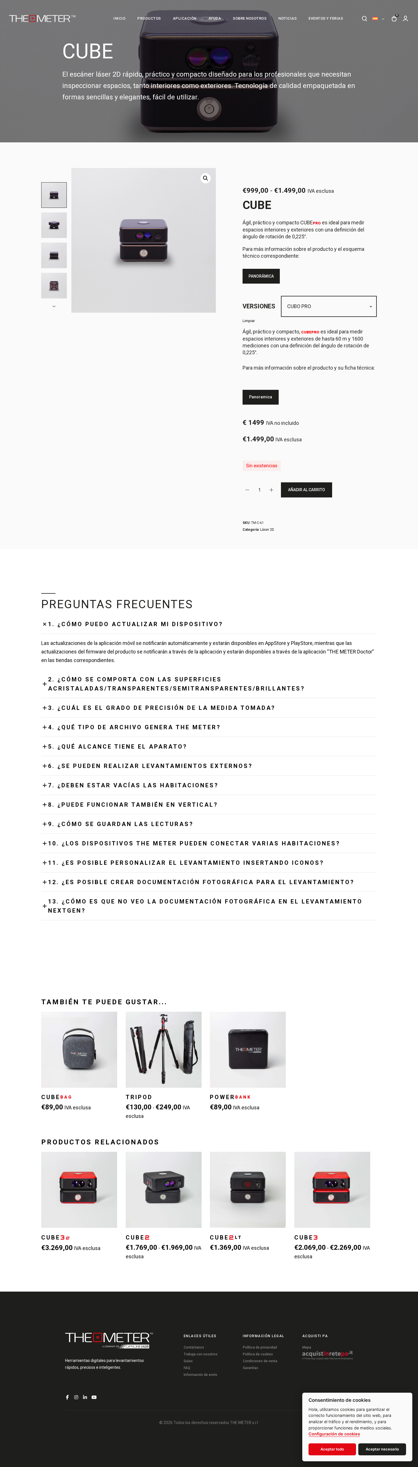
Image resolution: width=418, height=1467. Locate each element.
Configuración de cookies (334, 1433)
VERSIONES (259, 306)
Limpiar (249, 321)
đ (205, 178)
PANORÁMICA (261, 276)
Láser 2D (267, 530)
